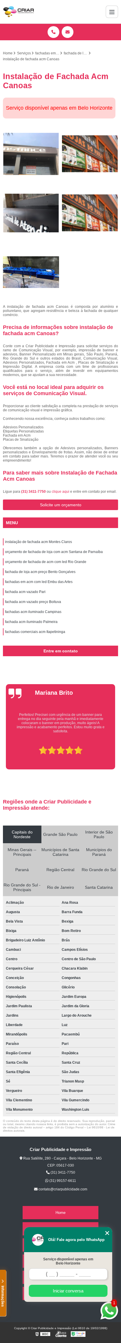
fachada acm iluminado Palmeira (31, 622)
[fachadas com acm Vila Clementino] (31, 213)
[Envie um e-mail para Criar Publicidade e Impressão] (67, 32)
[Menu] (112, 12)
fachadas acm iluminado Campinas (33, 612)
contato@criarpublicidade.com (62, 1189)
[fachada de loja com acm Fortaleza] (90, 154)
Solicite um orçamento (60, 504)
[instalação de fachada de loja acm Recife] (31, 154)
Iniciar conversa (68, 1290)
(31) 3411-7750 (34, 492)
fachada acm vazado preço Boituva (33, 602)
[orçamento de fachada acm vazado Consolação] (31, 272)
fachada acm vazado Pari (25, 592)
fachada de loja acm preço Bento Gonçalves (40, 572)
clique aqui (60, 492)
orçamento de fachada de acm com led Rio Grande (45, 562)
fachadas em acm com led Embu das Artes (39, 582)
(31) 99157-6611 (62, 1181)
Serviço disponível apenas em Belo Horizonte (68, 1261)
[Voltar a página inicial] (18, 12)
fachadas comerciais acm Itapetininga (35, 632)
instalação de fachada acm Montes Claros (38, 542)
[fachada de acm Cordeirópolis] (90, 213)
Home (60, 1212)
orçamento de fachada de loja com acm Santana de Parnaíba (54, 552)
